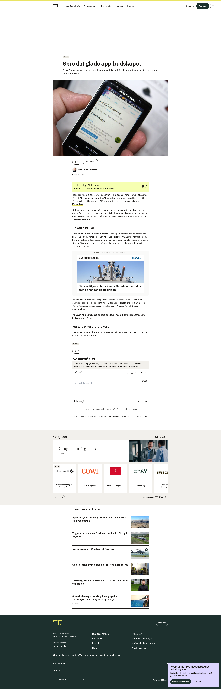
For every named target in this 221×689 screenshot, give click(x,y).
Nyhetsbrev (137, 634)
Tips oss (162, 623)
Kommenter (91, 162)
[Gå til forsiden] (55, 6)
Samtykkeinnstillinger (142, 639)
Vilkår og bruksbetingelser (144, 643)
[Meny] (213, 6)
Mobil (66, 57)
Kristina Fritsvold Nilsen (64, 637)
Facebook (97, 639)
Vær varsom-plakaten (89, 655)
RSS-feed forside (100, 634)
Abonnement (59, 664)
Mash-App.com (83, 315)
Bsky (94, 648)
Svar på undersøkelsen (180, 682)
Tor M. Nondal (59, 646)
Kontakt (57, 670)
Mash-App (77, 204)
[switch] (144, 186)
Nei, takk (198, 682)
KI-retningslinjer (139, 648)
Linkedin (96, 643)
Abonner (203, 6)
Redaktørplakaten (112, 655)
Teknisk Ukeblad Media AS (73, 680)
